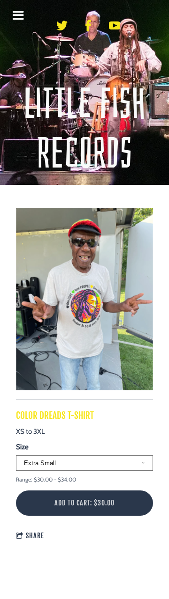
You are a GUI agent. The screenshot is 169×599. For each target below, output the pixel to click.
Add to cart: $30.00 (84, 503)
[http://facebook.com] (88, 25)
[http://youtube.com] (114, 25)
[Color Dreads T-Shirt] (84, 300)
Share (35, 536)
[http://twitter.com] (62, 25)
